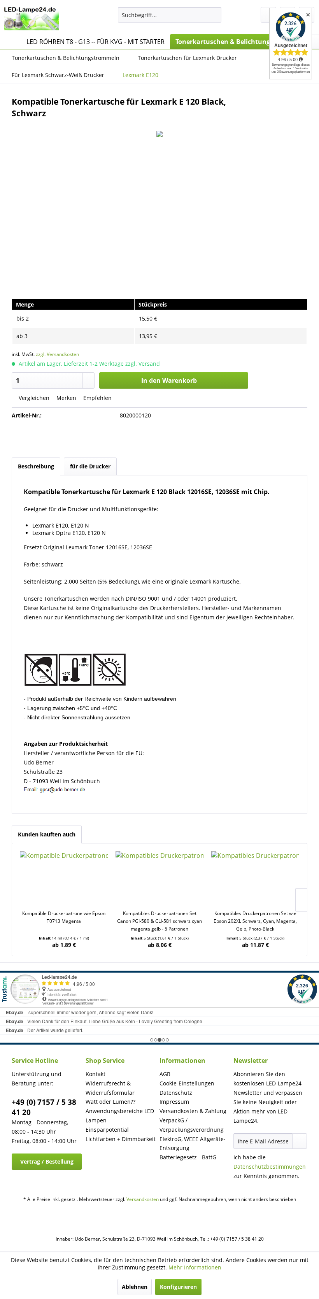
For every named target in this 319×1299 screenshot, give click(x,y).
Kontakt (95, 1074)
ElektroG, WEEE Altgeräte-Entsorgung (193, 1143)
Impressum (174, 1101)
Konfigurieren (178, 1286)
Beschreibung (36, 466)
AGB (165, 1074)
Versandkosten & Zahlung (193, 1111)
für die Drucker (90, 466)
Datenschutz (176, 1092)
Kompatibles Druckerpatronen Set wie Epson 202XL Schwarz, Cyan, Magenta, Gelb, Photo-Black (255, 921)
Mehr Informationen (194, 1267)
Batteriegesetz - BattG (188, 1157)
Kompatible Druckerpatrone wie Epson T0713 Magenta (63, 917)
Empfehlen (97, 397)
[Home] (11, 41)
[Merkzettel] (268, 15)
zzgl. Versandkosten (57, 354)
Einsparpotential (107, 1129)
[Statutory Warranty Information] (159, 438)
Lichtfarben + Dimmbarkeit (121, 1139)
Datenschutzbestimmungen (269, 1166)
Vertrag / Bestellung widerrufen (47, 1164)
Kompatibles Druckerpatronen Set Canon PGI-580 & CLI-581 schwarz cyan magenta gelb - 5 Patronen (159, 921)
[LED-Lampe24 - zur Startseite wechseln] (31, 18)
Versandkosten (142, 1199)
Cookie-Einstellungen (187, 1083)
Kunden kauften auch (46, 834)
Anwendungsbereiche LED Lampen (120, 1115)
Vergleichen (33, 397)
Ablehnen (134, 1286)
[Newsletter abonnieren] (299, 1141)
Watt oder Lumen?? (110, 1101)
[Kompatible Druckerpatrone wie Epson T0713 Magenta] (64, 878)
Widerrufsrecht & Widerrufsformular (110, 1088)
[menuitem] (170, 15)
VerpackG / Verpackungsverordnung (192, 1125)
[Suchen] (214, 15)
